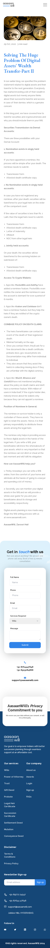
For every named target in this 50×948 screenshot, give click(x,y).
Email (12, 603)
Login (29, 783)
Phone (13, 590)
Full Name (14, 577)
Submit (25, 645)
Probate (8, 797)
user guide (15, 496)
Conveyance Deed (13, 836)
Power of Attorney (13, 777)
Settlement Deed (13, 823)
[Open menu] (45, 5)
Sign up (30, 790)
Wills (6, 770)
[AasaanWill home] (8, 5)
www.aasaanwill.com (16, 517)
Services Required (18, 616)
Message (14, 628)
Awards (30, 777)
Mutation (8, 829)
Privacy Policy (11, 863)
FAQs (29, 797)
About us (31, 770)
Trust (7, 783)
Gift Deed (9, 790)
